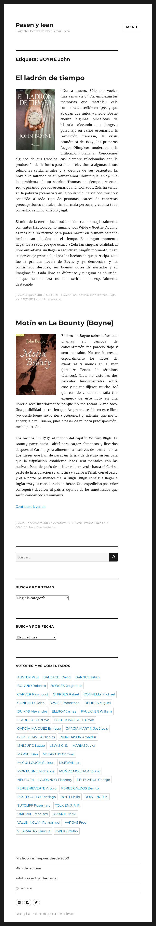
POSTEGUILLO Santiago (36, 797)
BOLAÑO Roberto (31, 686)
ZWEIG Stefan (66, 831)
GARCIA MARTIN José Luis (87, 728)
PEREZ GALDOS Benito (80, 788)
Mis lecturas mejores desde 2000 (42, 858)
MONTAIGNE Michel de (35, 771)
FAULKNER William (96, 711)
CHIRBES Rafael (66, 694)
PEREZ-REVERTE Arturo (36, 788)
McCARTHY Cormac (59, 754)
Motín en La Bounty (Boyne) (65, 323)
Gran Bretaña (99, 295)
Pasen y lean (34, 24)
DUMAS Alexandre (32, 711)
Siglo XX (100, 522)
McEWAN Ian (69, 763)
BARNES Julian (87, 677)
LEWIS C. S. (59, 746)
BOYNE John (31, 299)
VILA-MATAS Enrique (34, 831)
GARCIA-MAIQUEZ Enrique (39, 728)
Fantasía (83, 295)
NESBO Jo (25, 780)
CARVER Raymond (32, 694)
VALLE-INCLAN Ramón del (38, 822)
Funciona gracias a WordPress (54, 914)
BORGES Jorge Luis (66, 686)
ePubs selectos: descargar (37, 878)
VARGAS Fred (76, 822)
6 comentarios (46, 527)
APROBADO (54, 295)
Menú (131, 27)
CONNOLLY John (31, 703)
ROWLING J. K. (96, 797)
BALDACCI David (57, 677)
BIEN (71, 522)
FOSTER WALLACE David (74, 720)
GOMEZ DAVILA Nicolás (36, 737)
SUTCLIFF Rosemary (33, 805)
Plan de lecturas (28, 868)
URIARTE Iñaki (64, 814)
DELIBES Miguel (97, 703)
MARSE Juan (27, 754)
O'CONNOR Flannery (55, 780)
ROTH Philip (70, 797)
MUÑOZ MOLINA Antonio (79, 771)
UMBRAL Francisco (32, 814)
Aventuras (69, 295)
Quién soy (24, 888)
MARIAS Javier (83, 746)
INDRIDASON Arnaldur (78, 737)
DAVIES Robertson (64, 703)
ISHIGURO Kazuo (31, 746)
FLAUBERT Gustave (33, 720)
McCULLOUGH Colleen (35, 763)
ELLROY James (64, 711)
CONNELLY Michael (99, 694)
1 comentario (52, 299)
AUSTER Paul (28, 677)
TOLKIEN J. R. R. (67, 805)
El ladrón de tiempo (50, 78)
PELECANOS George (93, 780)
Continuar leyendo (31, 507)
